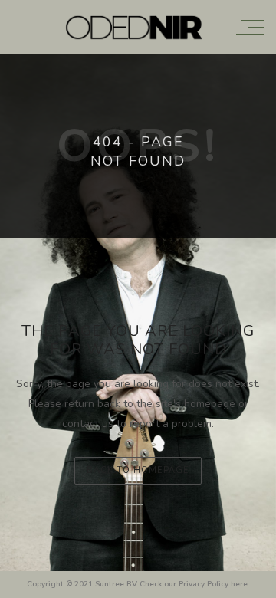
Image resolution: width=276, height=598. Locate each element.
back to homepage (138, 470)
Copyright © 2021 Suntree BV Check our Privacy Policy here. (138, 584)
